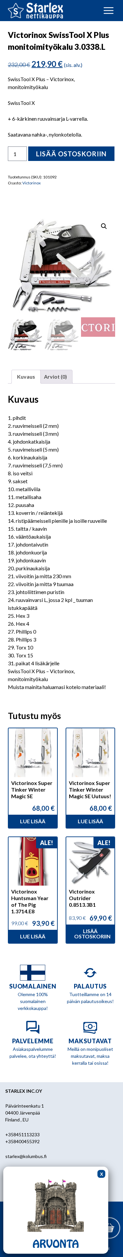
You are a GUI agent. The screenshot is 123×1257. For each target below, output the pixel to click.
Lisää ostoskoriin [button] (92, 933)
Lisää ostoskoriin (71, 154)
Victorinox (31, 182)
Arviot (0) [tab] (55, 376)
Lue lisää (32, 821)
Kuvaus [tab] (26, 376)
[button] (104, 226)
